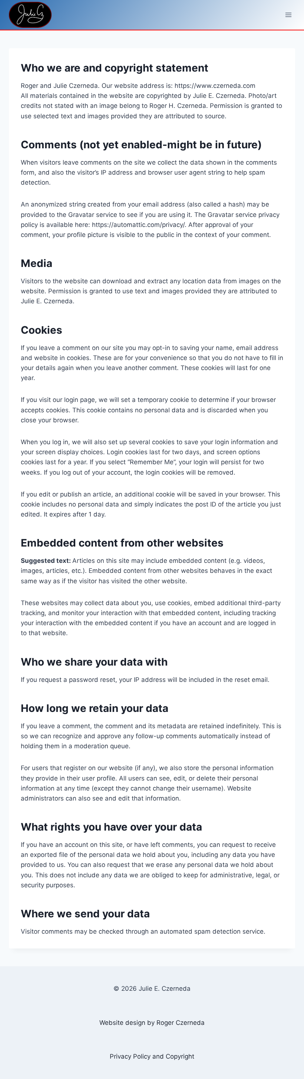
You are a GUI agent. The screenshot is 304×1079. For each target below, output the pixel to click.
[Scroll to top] (262, 1040)
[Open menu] (288, 14)
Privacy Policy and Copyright (152, 1056)
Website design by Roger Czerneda (152, 1022)
